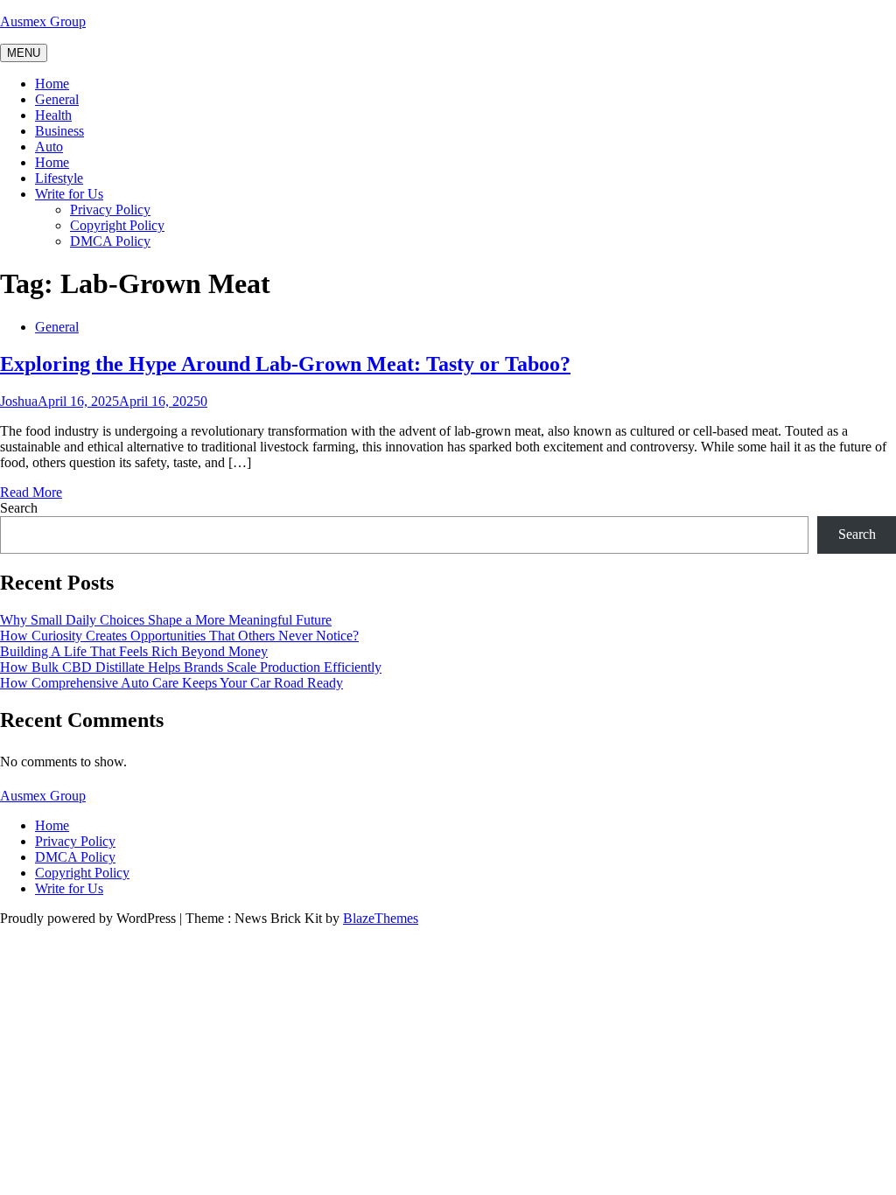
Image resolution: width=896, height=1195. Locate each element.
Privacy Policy (110, 209)
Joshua (19, 401)
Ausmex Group (43, 21)
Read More (31, 492)
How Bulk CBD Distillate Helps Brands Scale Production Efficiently (191, 667)
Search (19, 507)
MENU (23, 52)
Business (59, 130)
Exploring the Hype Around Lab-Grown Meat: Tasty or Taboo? (285, 364)
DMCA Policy (110, 241)
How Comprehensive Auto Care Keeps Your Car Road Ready (171, 682)
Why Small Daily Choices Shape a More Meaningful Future (166, 619)
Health (53, 115)
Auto (49, 146)
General (57, 99)
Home (52, 83)
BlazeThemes (380, 918)
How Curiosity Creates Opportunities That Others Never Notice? (179, 635)
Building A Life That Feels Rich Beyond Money (134, 651)
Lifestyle (59, 178)
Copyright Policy (117, 225)
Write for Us (69, 193)
